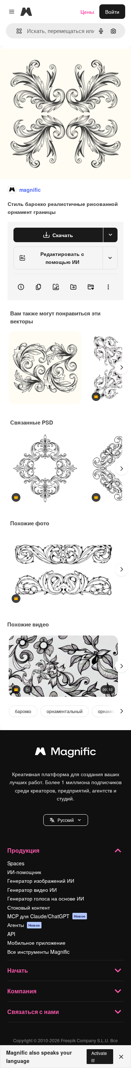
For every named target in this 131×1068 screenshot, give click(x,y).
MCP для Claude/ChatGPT (46, 916)
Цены (87, 11)
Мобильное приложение (36, 942)
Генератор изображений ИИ (40, 880)
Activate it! (99, 1056)
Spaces (15, 863)
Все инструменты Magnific (38, 951)
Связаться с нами (33, 1011)
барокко (23, 711)
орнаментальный (65, 711)
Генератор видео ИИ (32, 889)
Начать (17, 970)
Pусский (65, 820)
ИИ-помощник (24, 871)
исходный (48, 62)
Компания (21, 991)
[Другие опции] (108, 287)
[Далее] (121, 367)
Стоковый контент (28, 907)
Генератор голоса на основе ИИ (45, 898)
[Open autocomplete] (16, 31)
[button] (65, 820)
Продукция (23, 850)
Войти (112, 11)
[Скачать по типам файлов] (110, 235)
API (11, 933)
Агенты (23, 924)
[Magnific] (65, 753)
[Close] (121, 1056)
